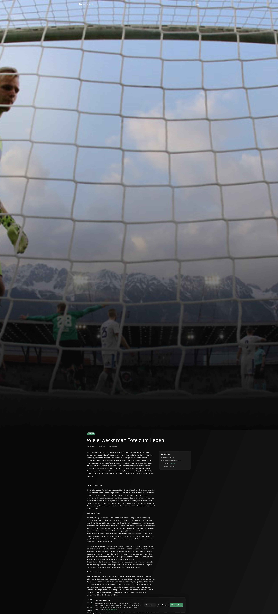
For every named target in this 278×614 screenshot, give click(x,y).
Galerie (192, 1)
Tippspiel (197, 1)
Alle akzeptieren (176, 605)
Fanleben (91, 434)
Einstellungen (162, 605)
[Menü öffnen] (198, 5)
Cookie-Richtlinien (111, 609)
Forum (182, 1)
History (187, 1)
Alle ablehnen (150, 605)
